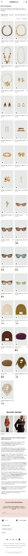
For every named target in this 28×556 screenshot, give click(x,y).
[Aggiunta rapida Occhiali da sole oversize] (16, 264)
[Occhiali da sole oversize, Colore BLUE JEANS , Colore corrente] (17, 269)
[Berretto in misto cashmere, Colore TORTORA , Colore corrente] (1, 323)
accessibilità (19, 547)
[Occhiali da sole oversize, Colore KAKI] (15, 269)
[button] (25, 18)
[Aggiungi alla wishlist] (13, 41)
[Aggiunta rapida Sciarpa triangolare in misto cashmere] (16, 371)
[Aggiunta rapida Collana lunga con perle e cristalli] (16, 63)
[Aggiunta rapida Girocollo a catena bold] (16, 38)
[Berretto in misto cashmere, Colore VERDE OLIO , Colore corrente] (17, 323)
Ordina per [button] (18, 18)
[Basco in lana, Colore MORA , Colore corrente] (15, 350)
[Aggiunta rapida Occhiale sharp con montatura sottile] (16, 291)
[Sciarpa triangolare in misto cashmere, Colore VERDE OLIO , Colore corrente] (17, 377)
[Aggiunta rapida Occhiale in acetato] (2, 237)
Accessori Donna (5, 18)
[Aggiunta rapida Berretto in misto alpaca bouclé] (2, 344)
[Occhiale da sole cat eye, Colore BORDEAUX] (3, 269)
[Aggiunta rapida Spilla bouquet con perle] (2, 212)
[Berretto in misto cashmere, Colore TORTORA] (15, 323)
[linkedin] (19, 539)
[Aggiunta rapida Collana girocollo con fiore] (2, 88)
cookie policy (22, 543)
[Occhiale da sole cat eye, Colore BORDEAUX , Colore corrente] (17, 243)
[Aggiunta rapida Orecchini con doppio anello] (16, 113)
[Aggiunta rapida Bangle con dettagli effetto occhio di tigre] (2, 187)
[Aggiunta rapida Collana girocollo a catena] (2, 38)
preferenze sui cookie (8, 545)
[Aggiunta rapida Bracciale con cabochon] (16, 162)
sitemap (14, 547)
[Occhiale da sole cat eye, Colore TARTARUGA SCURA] (15, 243)
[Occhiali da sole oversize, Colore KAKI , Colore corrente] (1, 296)
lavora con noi (9, 547)
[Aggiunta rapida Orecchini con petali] (16, 88)
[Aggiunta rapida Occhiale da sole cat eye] (16, 237)
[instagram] (7, 539)
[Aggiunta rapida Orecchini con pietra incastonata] (2, 113)
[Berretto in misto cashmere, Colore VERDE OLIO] (3, 323)
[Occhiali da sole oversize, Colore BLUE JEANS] (3, 296)
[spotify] (13, 539)
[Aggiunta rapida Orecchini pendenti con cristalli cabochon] (2, 138)
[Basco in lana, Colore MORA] (1, 377)
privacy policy (15, 543)
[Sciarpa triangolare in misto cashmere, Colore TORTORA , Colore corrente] (1, 403)
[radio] (4, 15)
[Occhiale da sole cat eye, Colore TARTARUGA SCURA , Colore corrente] (1, 269)
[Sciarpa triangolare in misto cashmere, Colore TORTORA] (15, 377)
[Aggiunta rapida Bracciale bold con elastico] (2, 162)
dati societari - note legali (19, 545)
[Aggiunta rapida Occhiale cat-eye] (16, 212)
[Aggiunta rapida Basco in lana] (16, 344)
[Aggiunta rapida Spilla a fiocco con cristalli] (16, 187)
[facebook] (10, 539)
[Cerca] (23, 2)
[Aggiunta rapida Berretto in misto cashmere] (2, 317)
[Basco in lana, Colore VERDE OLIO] (17, 350)
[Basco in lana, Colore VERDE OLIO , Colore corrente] (3, 377)
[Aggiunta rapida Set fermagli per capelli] (16, 138)
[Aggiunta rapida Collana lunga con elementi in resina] (2, 63)
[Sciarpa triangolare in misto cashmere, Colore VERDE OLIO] (3, 403)
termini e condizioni (7, 543)
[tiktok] (16, 539)
